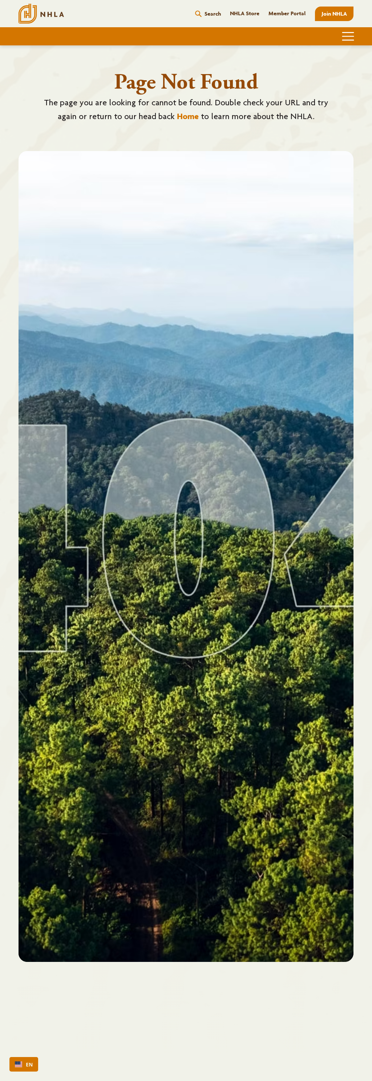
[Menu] (348, 36)
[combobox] (23, 1064)
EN (29, 1064)
